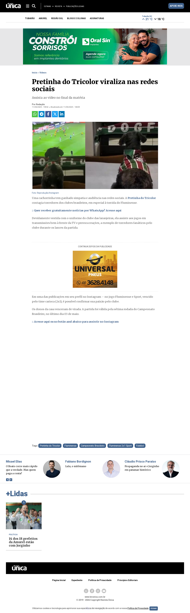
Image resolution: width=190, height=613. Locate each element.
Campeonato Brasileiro (92, 445)
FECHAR (154, 608)
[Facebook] (92, 591)
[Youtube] (104, 591)
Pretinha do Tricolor (142, 198)
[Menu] (28, 6)
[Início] (13, 7)
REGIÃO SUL (57, 18)
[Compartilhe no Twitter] (55, 114)
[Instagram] (98, 591)
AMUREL (43, 18)
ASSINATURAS (97, 18)
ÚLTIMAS (47, 6)
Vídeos (42, 72)
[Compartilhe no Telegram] (42, 114)
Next (11, 480)
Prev (7, 480)
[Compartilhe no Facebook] (48, 114)
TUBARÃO (30, 18)
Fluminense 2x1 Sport (120, 445)
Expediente (77, 580)
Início (34, 72)
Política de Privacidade (99, 580)
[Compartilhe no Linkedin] (62, 114)
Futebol (140, 445)
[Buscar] (34, 6)
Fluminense (70, 445)
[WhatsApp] (86, 591)
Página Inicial (59, 580)
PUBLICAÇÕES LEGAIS (75, 6)
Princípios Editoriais (127, 580)
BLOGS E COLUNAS (76, 18)
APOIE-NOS (176, 5)
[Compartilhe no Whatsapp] (35, 114)
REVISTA (58, 6)
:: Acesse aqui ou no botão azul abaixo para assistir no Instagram (75, 321)
